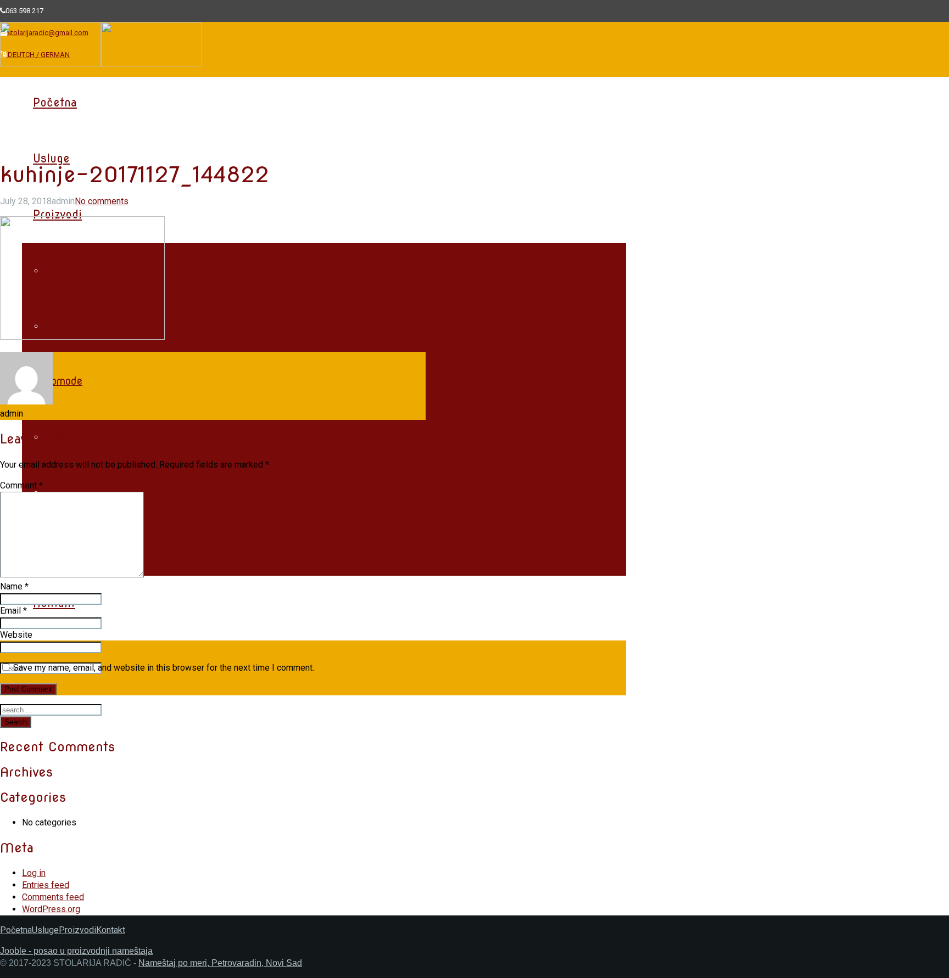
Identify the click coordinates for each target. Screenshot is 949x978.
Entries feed (45, 885)
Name (14, 586)
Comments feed (53, 897)
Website (16, 634)
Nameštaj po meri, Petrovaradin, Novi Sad (220, 963)
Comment (21, 485)
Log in (34, 873)
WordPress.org (51, 909)
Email (13, 610)
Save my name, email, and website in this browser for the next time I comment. (163, 667)
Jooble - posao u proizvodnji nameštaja (76, 950)
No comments (102, 201)
